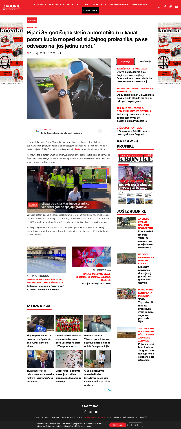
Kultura (82, 4)
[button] (159, 7)
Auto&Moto (139, 4)
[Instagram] (171, 6)
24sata (76, 149)
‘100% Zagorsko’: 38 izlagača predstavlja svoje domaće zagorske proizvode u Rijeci (146, 305)
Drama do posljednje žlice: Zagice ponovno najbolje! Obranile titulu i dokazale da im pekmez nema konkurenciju (134, 75)
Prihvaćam (117, 425)
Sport (71, 4)
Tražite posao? (119, 4)
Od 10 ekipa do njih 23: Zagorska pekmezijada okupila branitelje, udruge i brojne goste (135, 95)
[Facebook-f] (165, 6)
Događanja (56, 4)
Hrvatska (32, 20)
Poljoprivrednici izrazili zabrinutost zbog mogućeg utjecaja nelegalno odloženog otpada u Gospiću (149, 344)
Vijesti (38, 4)
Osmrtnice (90, 10)
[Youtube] (176, 6)
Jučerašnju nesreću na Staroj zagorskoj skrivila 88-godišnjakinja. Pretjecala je (134, 115)
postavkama (87, 426)
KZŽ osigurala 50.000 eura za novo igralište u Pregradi (133, 131)
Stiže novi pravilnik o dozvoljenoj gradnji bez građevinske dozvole (146, 269)
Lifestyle (96, 4)
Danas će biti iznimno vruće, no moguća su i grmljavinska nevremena (145, 233)
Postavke (135, 425)
